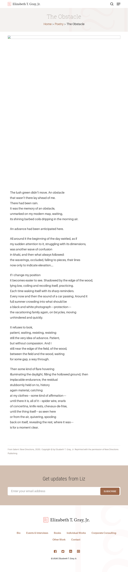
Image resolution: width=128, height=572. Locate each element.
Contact (75, 539)
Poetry (59, 24)
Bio (18, 532)
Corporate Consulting (104, 532)
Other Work (59, 539)
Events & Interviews (37, 532)
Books (57, 532)
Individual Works (76, 532)
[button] (118, 4)
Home (48, 24)
